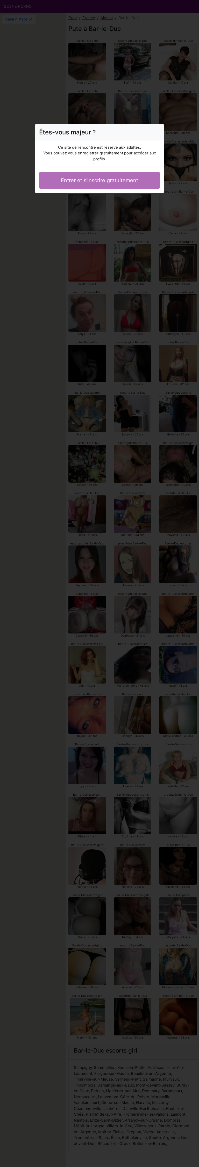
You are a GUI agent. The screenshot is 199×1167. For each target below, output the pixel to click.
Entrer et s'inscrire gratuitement (99, 180)
